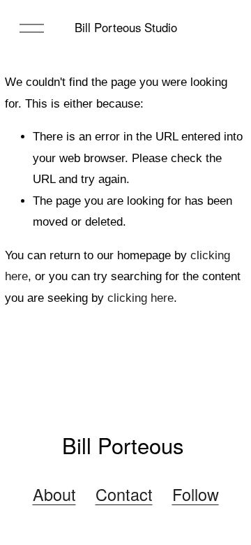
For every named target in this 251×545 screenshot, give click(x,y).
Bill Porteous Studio (126, 27)
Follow (195, 495)
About (54, 495)
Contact (124, 495)
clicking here (140, 298)
